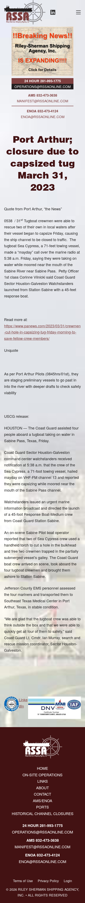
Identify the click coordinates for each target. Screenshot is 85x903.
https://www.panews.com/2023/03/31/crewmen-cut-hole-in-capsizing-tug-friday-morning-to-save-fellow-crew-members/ (42, 332)
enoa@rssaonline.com (42, 116)
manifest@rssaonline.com (42, 100)
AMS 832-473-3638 (42, 95)
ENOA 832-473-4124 (42, 111)
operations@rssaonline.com (42, 86)
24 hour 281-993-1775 (42, 81)
